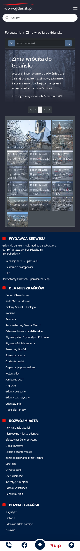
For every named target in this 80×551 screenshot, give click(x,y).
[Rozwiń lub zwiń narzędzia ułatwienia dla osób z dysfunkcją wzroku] (71, 546)
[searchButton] (68, 43)
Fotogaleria (13, 32)
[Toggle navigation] (75, 7)
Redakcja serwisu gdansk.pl (22, 261)
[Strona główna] (8, 545)
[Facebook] (24, 545)
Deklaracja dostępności (19, 267)
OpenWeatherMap (39, 279)
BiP (8, 273)
